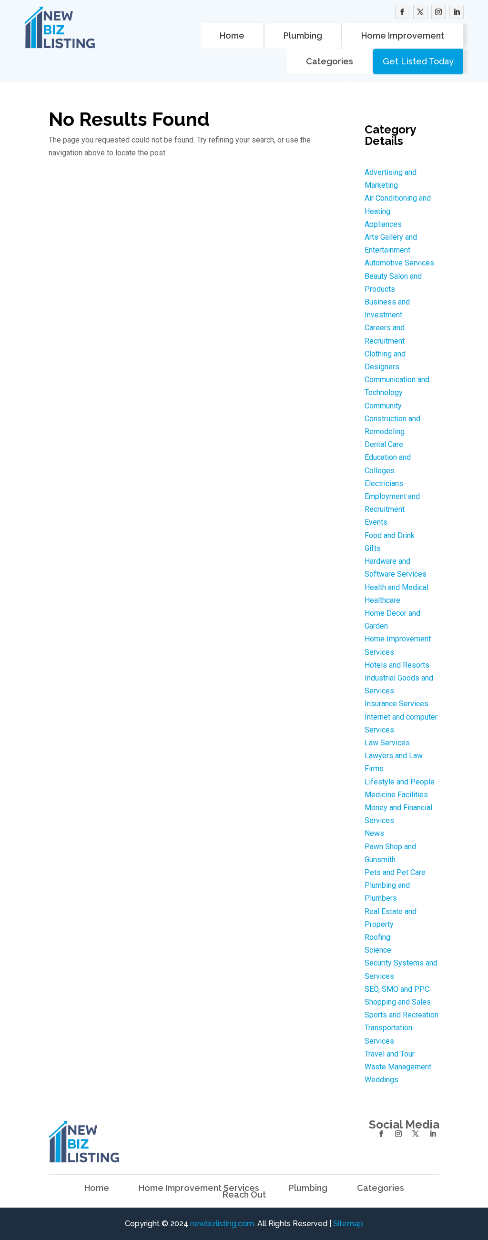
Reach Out (244, 1194)
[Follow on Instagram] (438, 12)
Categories (329, 61)
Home (232, 35)
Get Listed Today (418, 61)
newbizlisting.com (222, 1223)
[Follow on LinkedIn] (456, 12)
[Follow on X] (420, 12)
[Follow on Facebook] (402, 12)
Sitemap (348, 1223)
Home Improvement (402, 35)
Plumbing (303, 35)
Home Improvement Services (199, 1188)
